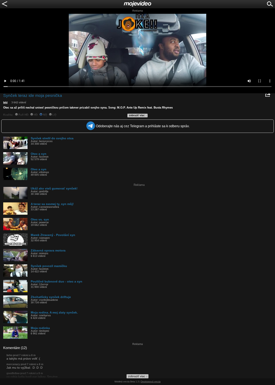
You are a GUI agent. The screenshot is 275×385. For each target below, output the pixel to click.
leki (5, 102)
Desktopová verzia (150, 381)
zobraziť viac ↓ (138, 115)
